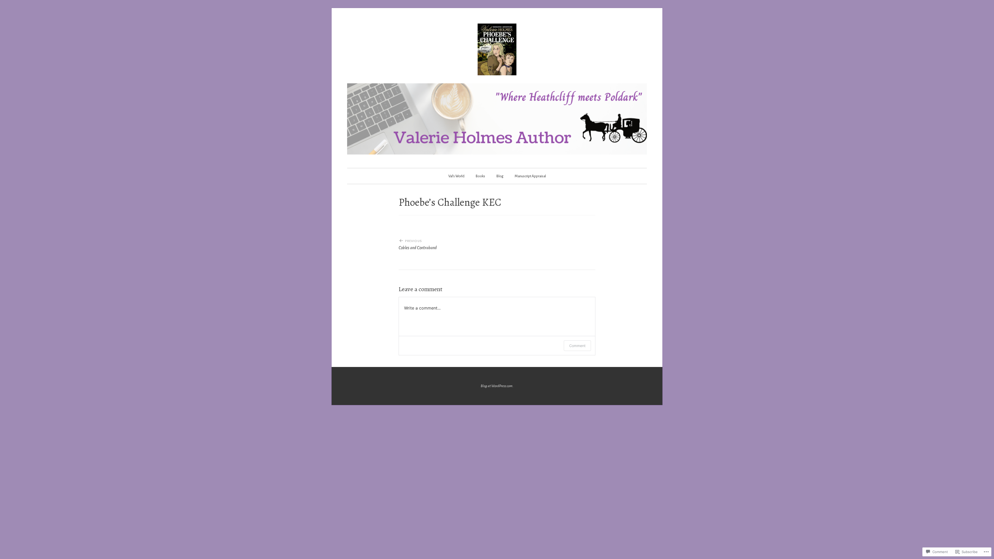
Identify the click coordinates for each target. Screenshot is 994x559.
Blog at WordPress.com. (497, 386)
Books (480, 176)
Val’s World (456, 176)
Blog (499, 176)
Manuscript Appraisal (530, 176)
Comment (577, 345)
